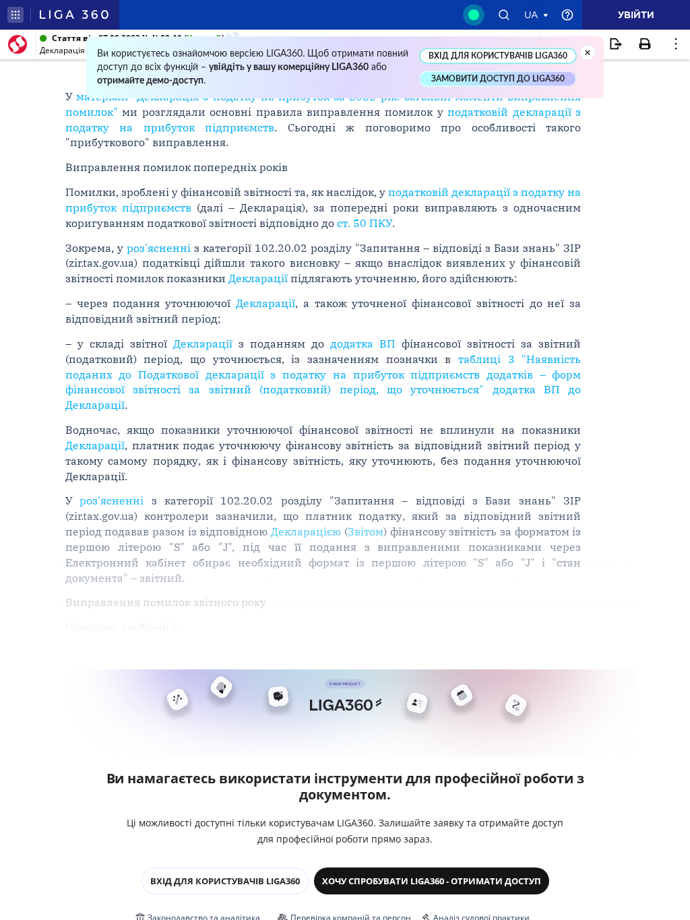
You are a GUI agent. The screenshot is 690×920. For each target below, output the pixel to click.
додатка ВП (363, 343)
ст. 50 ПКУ (364, 223)
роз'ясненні (159, 248)
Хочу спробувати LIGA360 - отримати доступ (431, 881)
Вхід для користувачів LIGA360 (225, 881)
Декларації (258, 278)
